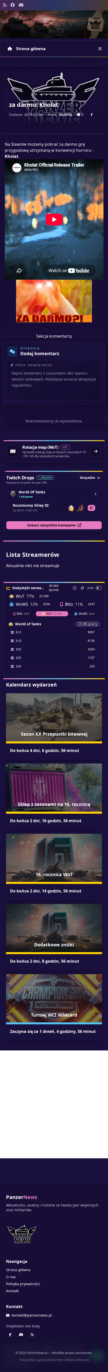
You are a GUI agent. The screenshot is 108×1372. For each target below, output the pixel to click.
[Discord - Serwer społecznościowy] (21, 5)
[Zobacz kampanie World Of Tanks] (95, 494)
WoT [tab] (54, 614)
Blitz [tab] (23, 614)
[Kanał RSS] (5, 5)
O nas (11, 1276)
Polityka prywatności (23, 1283)
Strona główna (31, 48)
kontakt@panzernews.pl (32, 1315)
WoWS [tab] (87, 614)
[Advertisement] (54, 1104)
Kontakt (12, 1290)
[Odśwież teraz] (82, 588)
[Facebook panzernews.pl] (13, 5)
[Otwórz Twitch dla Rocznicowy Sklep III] (91, 508)
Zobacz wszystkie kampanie (51, 525)
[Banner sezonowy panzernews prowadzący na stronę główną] (54, 24)
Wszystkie (87, 478)
